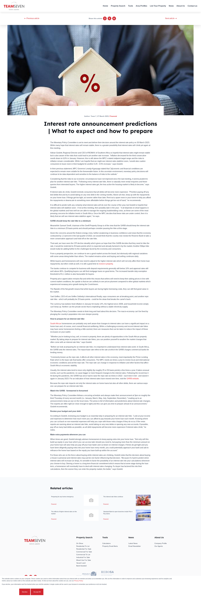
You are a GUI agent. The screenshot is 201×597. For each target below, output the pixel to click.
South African (55, 324)
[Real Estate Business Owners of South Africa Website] (107, 575)
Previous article (33, 18)
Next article (169, 18)
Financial (113, 116)
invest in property (106, 264)
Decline (24, 592)
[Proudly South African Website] (86, 574)
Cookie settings (10, 592)
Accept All (37, 592)
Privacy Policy (78, 581)
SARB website (133, 379)
